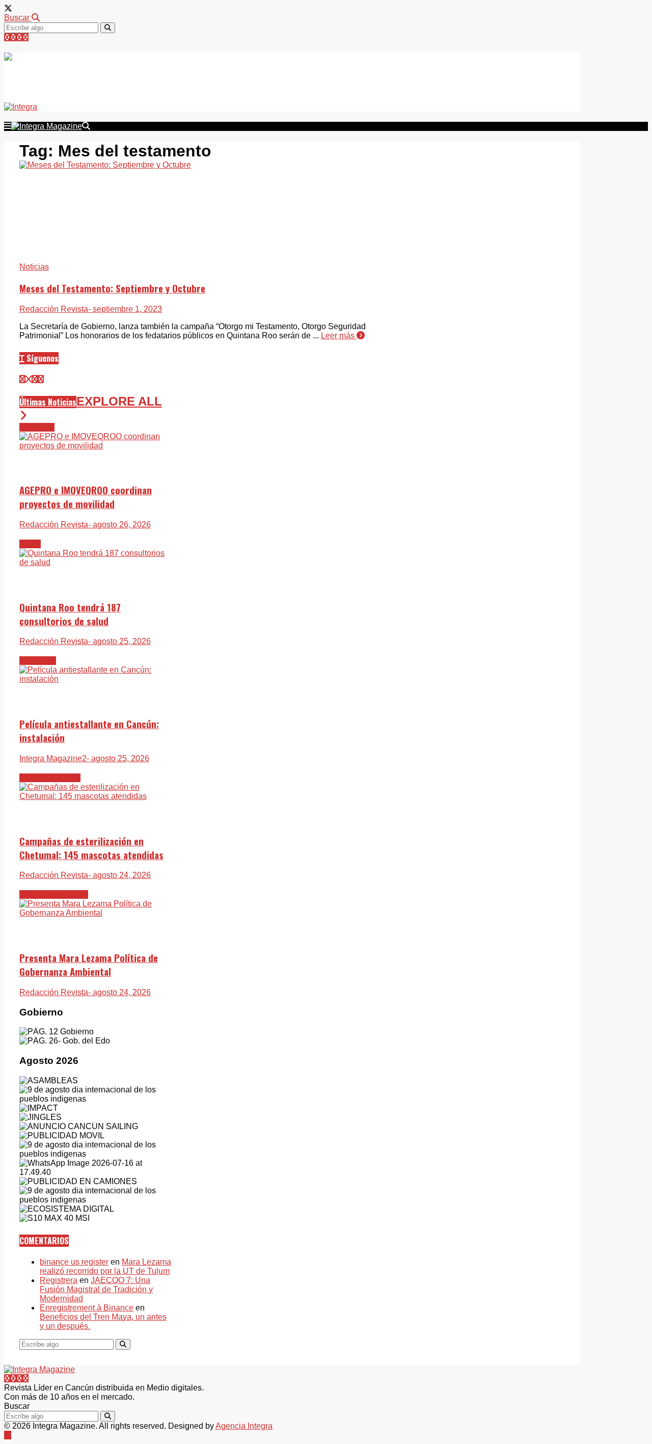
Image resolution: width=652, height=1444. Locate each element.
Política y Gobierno (53, 894)
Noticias (34, 266)
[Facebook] (13, 37)
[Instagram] (19, 37)
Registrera (58, 1280)
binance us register (74, 1262)
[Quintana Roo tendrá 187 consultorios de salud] (95, 562)
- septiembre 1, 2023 (125, 309)
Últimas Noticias (47, 402)
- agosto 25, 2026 (119, 641)
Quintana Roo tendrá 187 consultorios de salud (70, 614)
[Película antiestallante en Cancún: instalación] (95, 679)
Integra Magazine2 (53, 758)
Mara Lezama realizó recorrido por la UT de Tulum (105, 1266)
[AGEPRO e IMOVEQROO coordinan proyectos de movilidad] (95, 445)
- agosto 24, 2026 (119, 875)
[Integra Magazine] (97, 72)
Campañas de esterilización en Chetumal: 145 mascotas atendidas (91, 848)
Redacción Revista (53, 309)
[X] (28, 379)
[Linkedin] (25, 37)
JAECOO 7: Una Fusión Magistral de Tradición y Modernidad (96, 1289)
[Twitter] (7, 37)
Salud (30, 544)
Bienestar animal (49, 777)
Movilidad (37, 427)
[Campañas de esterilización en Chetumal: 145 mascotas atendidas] (95, 796)
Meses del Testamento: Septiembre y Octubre (112, 288)
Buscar (18, 17)
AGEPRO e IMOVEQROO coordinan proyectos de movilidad (85, 497)
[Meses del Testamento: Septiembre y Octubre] (105, 165)
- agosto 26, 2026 (119, 524)
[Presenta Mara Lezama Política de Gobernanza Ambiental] (95, 912)
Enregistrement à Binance (86, 1307)
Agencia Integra (244, 1426)
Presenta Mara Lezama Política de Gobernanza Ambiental (88, 964)
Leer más (339, 335)
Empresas (37, 660)
